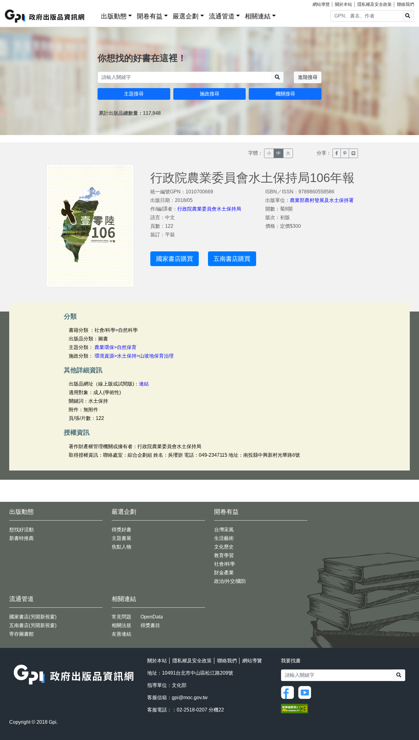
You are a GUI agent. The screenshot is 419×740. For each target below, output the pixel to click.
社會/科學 (224, 564)
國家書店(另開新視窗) (32, 616)
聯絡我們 (405, 4)
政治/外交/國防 (230, 581)
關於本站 (343, 4)
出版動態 (114, 16)
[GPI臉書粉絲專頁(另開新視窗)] (289, 692)
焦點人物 (121, 546)
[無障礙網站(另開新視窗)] (294, 708)
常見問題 (121, 616)
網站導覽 (321, 4)
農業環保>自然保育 (115, 347)
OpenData (151, 616)
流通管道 (222, 16)
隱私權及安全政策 (374, 4)
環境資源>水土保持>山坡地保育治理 (134, 355)
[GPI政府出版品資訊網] (45, 16)
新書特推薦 (21, 538)
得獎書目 (150, 625)
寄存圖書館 (21, 634)
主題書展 (121, 538)
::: (94, 14)
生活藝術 (224, 538)
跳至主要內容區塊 (17, 3)
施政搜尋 (209, 93)
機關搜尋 (285, 93)
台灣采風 (224, 529)
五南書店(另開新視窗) (32, 625)
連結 (144, 383)
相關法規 (121, 625)
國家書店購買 (174, 258)
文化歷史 (224, 546)
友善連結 (121, 634)
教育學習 (224, 555)
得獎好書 (121, 529)
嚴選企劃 (185, 16)
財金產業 (224, 572)
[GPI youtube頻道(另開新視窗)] (306, 692)
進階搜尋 (307, 77)
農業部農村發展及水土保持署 (322, 200)
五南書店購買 (231, 258)
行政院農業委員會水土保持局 (209, 208)
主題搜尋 (134, 93)
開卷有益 (150, 16)
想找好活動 (21, 529)
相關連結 (258, 16)
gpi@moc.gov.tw (190, 697)
